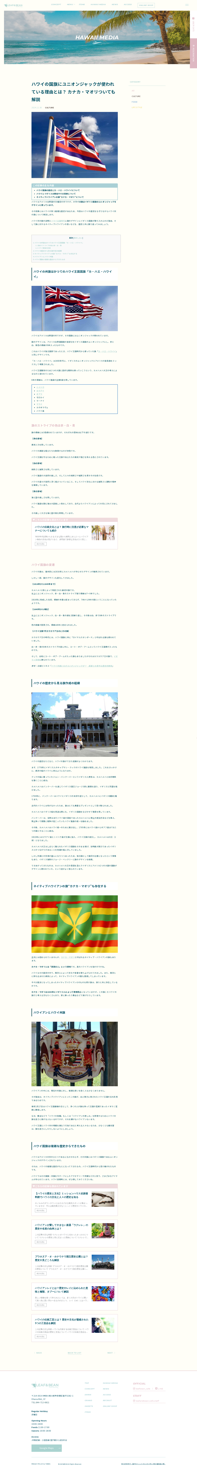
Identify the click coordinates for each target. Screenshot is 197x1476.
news (106, 1389)
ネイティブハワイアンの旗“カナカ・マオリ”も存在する (55, 253)
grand (88, 1400)
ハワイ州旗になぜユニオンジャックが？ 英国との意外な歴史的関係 (81, 666)
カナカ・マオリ (68, 957)
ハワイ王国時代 (58, 220)
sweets (89, 1406)
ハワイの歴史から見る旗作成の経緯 (47, 251)
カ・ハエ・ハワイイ (107, 351)
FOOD (134, 101)
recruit (107, 1400)
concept (90, 1389)
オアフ (39, 394)
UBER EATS (193, 26)
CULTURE (49, 107)
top (87, 1383)
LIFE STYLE (137, 107)
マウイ (39, 404)
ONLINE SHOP (110, 1406)
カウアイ (40, 390)
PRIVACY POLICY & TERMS (40, 1464)
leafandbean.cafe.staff (147, 1401)
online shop (146, 5)
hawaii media (110, 1383)
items (88, 1412)
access (107, 1395)
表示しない (78, 238)
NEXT (110, 1352)
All (133, 90)
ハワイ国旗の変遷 (43, 248)
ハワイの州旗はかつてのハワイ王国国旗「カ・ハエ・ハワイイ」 (58, 243)
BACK (39, 1352)
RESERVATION (193, 55)
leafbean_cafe (143, 1389)
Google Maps (47, 1448)
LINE (160, 1389)
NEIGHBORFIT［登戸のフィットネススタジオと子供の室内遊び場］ (143, 1464)
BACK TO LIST (74, 1352)
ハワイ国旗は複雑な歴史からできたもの (49, 259)
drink (88, 1395)
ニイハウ (40, 387)
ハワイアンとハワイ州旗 (43, 256)
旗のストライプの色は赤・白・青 (48, 245)
